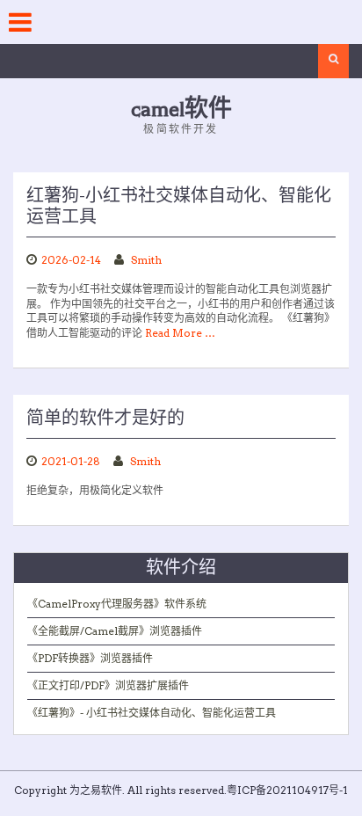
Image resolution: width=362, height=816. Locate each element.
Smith (146, 259)
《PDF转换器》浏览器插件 (90, 658)
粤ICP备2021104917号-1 (287, 790)
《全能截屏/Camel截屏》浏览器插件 (114, 631)
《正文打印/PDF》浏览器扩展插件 (108, 685)
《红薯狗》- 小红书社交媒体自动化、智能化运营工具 (151, 712)
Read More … (180, 332)
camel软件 (181, 109)
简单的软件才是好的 (105, 418)
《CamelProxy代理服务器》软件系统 (116, 603)
